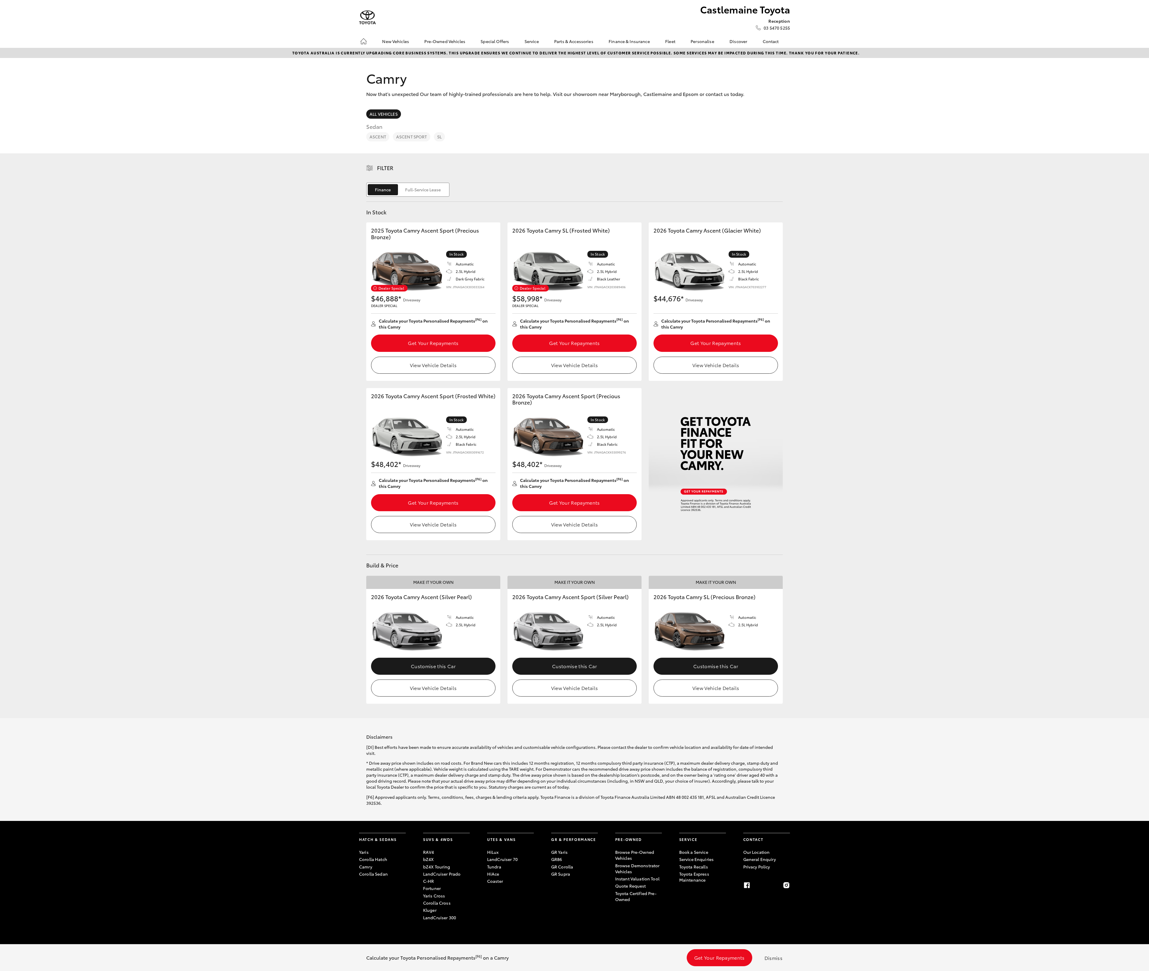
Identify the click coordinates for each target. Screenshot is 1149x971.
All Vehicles (384, 114)
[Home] (363, 41)
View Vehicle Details (433, 364)
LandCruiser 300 (439, 917)
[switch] (407, 190)
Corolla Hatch (373, 859)
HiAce (493, 874)
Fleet (670, 41)
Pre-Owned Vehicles (444, 41)
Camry (365, 867)
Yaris (364, 852)
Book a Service (693, 852)
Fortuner (432, 888)
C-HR (428, 881)
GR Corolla (562, 867)
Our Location (756, 852)
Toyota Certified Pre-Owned (635, 896)
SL (439, 137)
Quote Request (630, 886)
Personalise (702, 41)
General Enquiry (759, 859)
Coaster (495, 881)
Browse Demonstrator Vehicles (637, 868)
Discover (738, 41)
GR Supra (560, 874)
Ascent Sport (411, 137)
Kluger (430, 910)
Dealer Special (391, 288)
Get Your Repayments (433, 342)
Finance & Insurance (629, 41)
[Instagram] (786, 885)
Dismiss (773, 957)
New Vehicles (395, 41)
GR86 (556, 859)
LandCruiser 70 (502, 859)
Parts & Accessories (573, 41)
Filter (385, 168)
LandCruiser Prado (441, 874)
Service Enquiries (696, 859)
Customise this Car (433, 665)
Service (532, 41)
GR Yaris (559, 852)
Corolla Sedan (373, 874)
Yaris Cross (434, 896)
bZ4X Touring (436, 867)
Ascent (378, 137)
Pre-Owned (628, 839)
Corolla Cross (437, 903)
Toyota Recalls (693, 867)
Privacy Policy (756, 867)
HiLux (493, 852)
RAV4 (428, 852)
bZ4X (428, 859)
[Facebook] (746, 885)
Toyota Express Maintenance (694, 877)
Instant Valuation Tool (637, 879)
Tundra (494, 867)
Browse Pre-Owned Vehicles (634, 855)
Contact (771, 41)
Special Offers (495, 41)
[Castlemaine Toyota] (367, 17)
